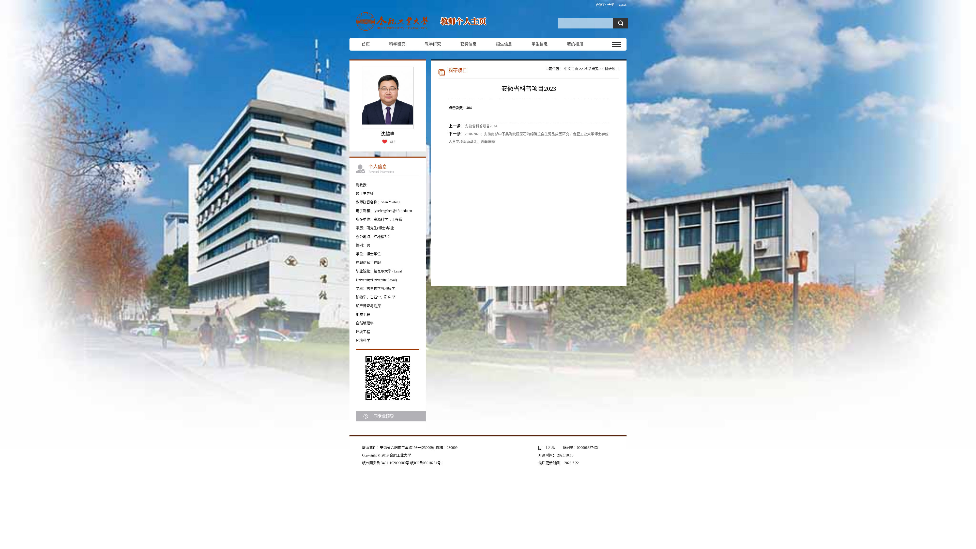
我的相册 (575, 44)
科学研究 (397, 44)
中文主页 (571, 69)
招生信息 (504, 44)
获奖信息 (468, 44)
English (622, 5)
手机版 (550, 448)
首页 (366, 44)
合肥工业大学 (605, 5)
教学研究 (433, 44)
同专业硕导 (384, 416)
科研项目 (612, 69)
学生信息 (539, 44)
